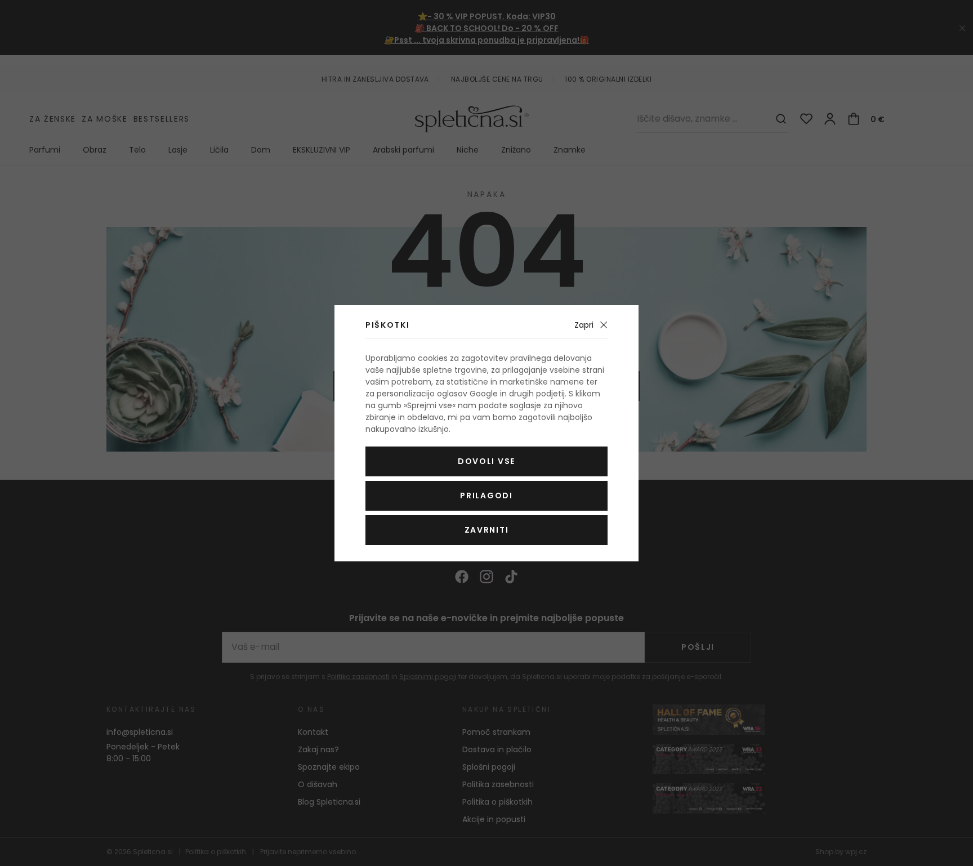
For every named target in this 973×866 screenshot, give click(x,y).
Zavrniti (486, 529)
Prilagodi (486, 495)
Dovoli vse (486, 461)
